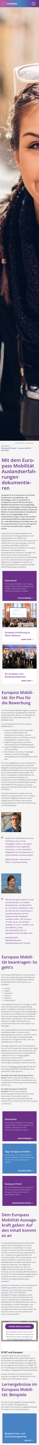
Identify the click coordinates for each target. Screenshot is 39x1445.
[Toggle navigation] (33, 3)
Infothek (9, 1314)
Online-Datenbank (21, 543)
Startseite (4, 446)
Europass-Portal (16, 1067)
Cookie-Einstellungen (19, 1326)
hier (9, 1085)
